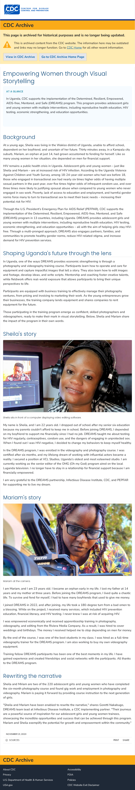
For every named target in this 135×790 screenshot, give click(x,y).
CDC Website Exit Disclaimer (83, 785)
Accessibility (74, 769)
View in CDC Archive (20, 57)
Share (126, 740)
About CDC (9, 769)
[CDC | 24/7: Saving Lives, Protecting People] (26, 9)
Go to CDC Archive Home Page (62, 57)
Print (116, 740)
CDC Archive (18, 25)
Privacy (7, 774)
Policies (72, 780)
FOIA (70, 774)
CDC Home (74, 48)
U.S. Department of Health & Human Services (28, 780)
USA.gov (8, 785)
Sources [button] (14, 740)
